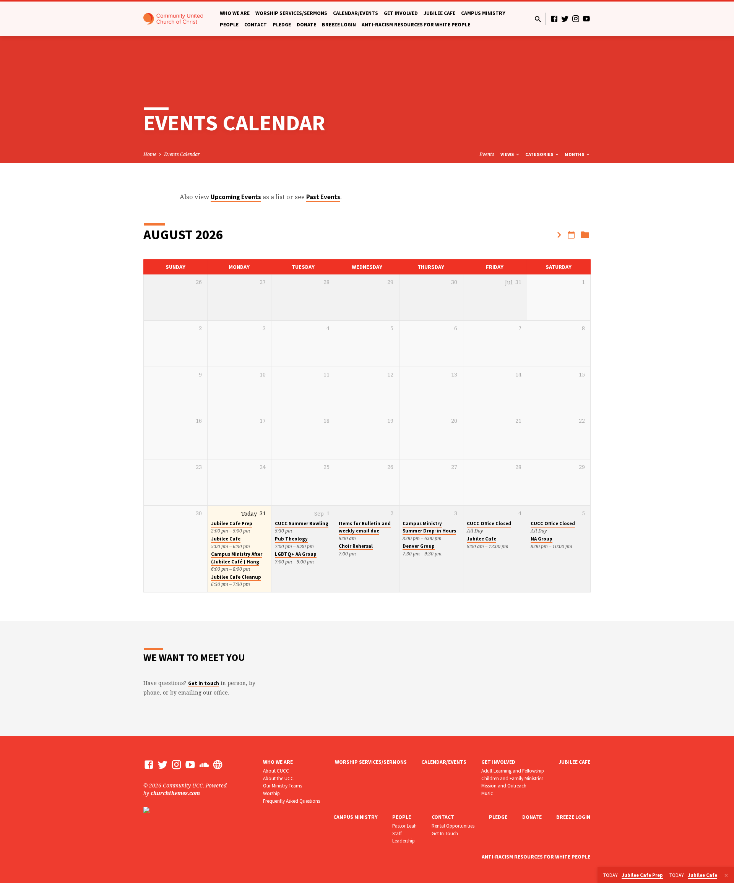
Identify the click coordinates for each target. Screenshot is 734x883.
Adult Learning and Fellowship (512, 771)
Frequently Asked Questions (291, 801)
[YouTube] (586, 18)
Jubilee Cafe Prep (231, 523)
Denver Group (419, 546)
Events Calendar (182, 154)
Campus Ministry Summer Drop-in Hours (429, 527)
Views (507, 154)
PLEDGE (282, 24)
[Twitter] (565, 18)
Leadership (403, 841)
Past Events (323, 197)
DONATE (306, 24)
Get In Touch (445, 833)
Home (149, 154)
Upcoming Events (236, 197)
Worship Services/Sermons (291, 13)
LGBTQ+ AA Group (296, 554)
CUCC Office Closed (489, 523)
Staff (397, 833)
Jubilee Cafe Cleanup (236, 577)
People (229, 24)
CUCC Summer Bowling (301, 523)
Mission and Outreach (503, 785)
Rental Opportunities (453, 826)
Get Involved (401, 13)
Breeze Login (339, 24)
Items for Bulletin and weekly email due (365, 527)
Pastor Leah (404, 826)
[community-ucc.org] (217, 764)
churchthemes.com (175, 793)
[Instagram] (576, 18)
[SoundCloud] (203, 764)
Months (575, 154)
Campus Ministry (483, 13)
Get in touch (203, 683)
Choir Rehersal (356, 546)
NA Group (541, 539)
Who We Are (235, 13)
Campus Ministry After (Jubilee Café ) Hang (236, 558)
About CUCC (276, 771)
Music (487, 793)
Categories (539, 154)
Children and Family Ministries (512, 778)
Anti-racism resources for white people (416, 24)
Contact (255, 24)
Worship (271, 793)
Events (486, 154)
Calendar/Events (355, 13)
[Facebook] (554, 18)
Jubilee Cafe (439, 13)
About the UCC (278, 778)
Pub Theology (291, 539)
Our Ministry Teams (282, 785)
